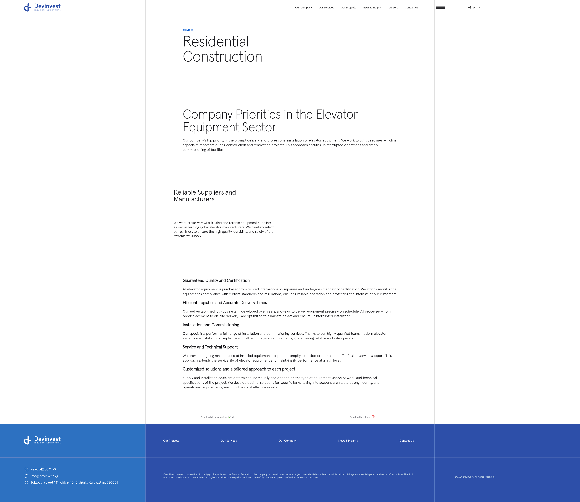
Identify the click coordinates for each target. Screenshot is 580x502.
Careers (393, 7)
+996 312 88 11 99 (43, 469)
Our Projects (348, 7)
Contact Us (411, 7)
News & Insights (372, 7)
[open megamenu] (440, 7)
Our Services (326, 7)
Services (188, 30)
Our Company (303, 7)
